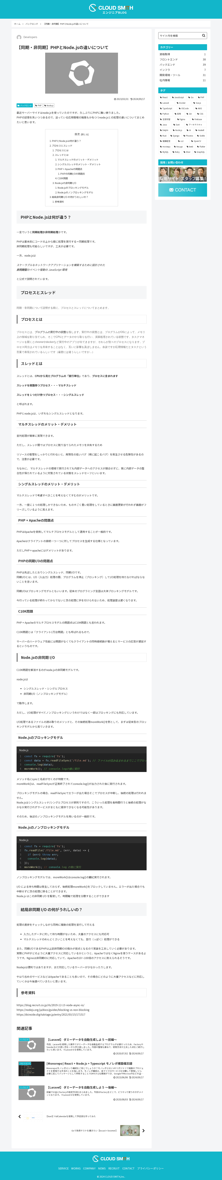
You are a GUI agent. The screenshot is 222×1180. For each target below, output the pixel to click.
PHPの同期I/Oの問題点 (72, 173)
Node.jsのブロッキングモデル (73, 187)
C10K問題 (63, 178)
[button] (204, 35)
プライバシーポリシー (150, 1168)
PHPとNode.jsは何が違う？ (66, 141)
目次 (77, 134)
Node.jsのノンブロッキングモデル (75, 192)
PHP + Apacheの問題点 (70, 169)
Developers (30, 37)
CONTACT (128, 1168)
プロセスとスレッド (62, 145)
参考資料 (59, 201)
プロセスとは (61, 150)
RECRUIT (114, 1168)
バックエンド (26, 105)
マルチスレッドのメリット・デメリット (78, 159)
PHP (40, 105)
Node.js (50, 105)
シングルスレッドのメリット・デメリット (79, 164)
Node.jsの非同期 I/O (65, 183)
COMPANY (89, 1168)
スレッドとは (61, 154)
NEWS (102, 1168)
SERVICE (63, 1168)
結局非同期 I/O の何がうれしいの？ (70, 197)
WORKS (76, 1168)
